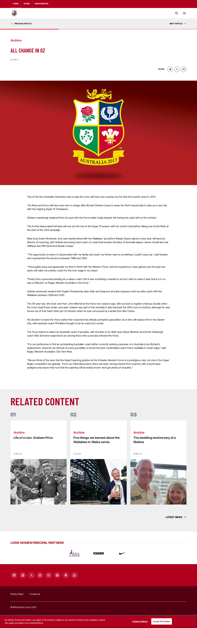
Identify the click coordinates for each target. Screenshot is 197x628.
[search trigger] (176, 13)
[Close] (192, 621)
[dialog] (98, 621)
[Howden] (98, 553)
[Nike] (122, 553)
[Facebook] (22, 575)
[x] (177, 69)
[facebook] (170, 69)
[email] (184, 69)
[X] (31, 575)
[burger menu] (184, 13)
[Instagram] (14, 575)
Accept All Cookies (161, 621)
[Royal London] (74, 553)
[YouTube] (48, 575)
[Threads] (66, 575)
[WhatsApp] (74, 575)
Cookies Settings (139, 621)
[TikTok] (40, 575)
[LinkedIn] (57, 575)
